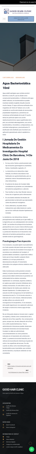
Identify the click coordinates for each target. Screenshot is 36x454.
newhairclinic (20, 77)
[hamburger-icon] (4, 19)
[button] (31, 449)
